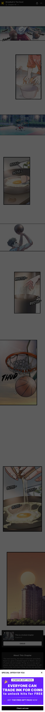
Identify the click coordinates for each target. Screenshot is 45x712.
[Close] (41, 672)
